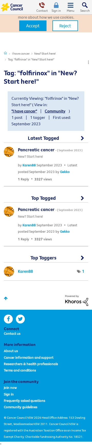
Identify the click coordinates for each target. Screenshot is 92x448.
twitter (20, 319)
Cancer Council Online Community (12, 7)
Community (55, 111)
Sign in (56, 10)
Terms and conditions (20, 370)
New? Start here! (45, 53)
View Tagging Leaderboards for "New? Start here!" (46, 260)
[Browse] (70, 7)
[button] (33, 25)
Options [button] (88, 62)
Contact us (12, 333)
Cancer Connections (5, 52)
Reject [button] (65, 26)
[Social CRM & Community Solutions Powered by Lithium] (76, 300)
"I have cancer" (24, 111)
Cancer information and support (28, 357)
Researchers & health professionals (31, 364)
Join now (10, 387)
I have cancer (21, 53)
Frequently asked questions (24, 400)
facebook (8, 319)
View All (46, 140)
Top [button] (6, 298)
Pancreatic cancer (50, 150)
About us (11, 351)
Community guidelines (20, 407)
